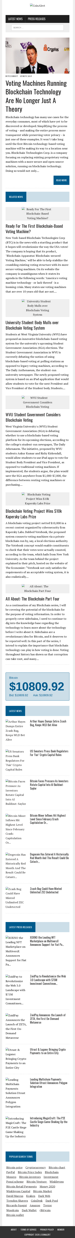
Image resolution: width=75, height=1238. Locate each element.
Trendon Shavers (17, 1201)
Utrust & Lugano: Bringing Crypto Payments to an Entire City (48, 1051)
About (14, 1229)
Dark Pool (52, 1201)
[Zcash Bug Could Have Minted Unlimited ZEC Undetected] (16, 907)
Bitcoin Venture (37, 1181)
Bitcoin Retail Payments (21, 1186)
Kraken (30, 1196)
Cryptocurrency (35, 1167)
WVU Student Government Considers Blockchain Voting (33, 417)
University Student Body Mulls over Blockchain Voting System (32, 325)
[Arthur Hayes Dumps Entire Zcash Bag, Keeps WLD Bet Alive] (16, 740)
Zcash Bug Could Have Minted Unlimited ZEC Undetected (46, 890)
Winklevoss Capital (18, 1191)
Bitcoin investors (30, 1177)
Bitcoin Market (42, 1191)
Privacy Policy (47, 1229)
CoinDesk (37, 1201)
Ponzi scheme (15, 1181)
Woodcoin (12, 1210)
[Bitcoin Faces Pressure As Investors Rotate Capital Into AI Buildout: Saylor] (16, 804)
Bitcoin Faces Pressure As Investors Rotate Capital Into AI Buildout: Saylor (49, 784)
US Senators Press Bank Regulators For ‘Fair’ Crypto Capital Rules (49, 753)
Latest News (15, 19)
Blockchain (52, 1172)
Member (60, 1229)
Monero (11, 1177)
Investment (51, 1177)
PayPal (10, 1172)
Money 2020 (47, 1186)
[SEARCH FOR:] (37, 27)
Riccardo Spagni (16, 1205)
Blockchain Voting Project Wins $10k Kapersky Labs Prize (34, 513)
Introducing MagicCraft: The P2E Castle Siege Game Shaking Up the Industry (48, 1122)
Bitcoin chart (57, 1167)
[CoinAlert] (37, 5)
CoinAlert (46, 1234)
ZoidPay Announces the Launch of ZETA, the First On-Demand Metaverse (48, 1018)
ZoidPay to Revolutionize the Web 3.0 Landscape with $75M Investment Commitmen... (48, 980)
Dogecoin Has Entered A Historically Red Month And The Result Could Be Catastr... (49, 858)
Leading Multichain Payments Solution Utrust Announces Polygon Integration (48, 1083)
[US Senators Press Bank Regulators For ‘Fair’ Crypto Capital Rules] (16, 769)
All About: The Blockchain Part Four (32, 598)
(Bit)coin (45, 1210)
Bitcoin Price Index (30, 1172)
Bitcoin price (14, 1167)
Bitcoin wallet (15, 1215)
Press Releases (36, 19)
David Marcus (14, 1196)
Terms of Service (28, 1229)
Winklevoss (57, 1181)
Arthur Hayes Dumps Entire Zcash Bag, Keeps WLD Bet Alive (48, 723)
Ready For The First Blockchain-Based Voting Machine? (34, 228)
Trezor (47, 1205)
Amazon (35, 1205)
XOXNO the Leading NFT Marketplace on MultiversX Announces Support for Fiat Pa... (47, 941)
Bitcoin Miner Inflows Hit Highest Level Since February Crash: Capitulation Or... (48, 819)
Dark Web (44, 1196)
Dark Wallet (29, 1210)
